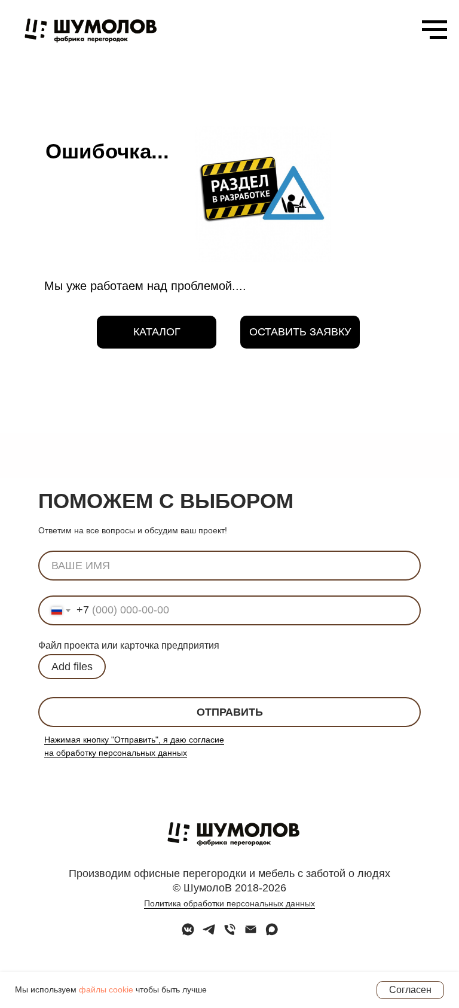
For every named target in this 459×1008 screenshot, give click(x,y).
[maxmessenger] (271, 933)
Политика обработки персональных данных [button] (229, 903)
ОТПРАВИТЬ (230, 712)
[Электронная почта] (250, 933)
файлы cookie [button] (106, 989)
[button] (300, 332)
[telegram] (208, 933)
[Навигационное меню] (434, 29)
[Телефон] (229, 933)
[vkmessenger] (187, 933)
